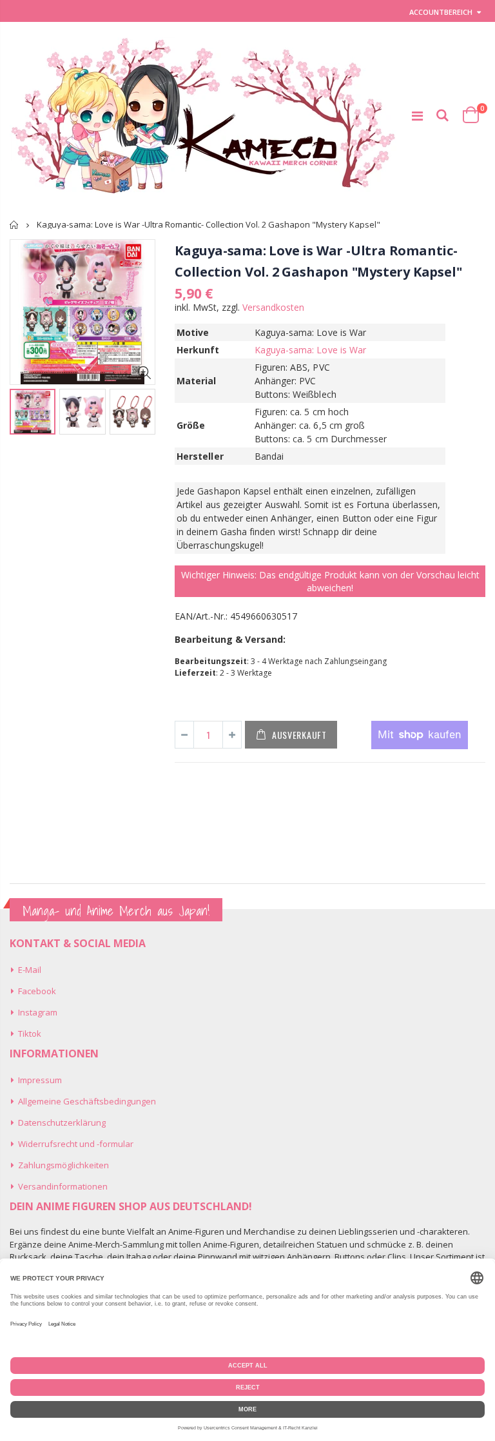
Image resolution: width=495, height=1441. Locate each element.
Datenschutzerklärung (62, 1122)
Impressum (40, 1080)
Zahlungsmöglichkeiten (63, 1165)
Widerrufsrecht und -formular (75, 1144)
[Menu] (417, 115)
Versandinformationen (63, 1186)
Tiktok (29, 1033)
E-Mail (29, 969)
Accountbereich (440, 12)
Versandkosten (273, 307)
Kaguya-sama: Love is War (311, 350)
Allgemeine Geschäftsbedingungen (87, 1101)
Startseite (14, 225)
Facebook (37, 991)
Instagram (37, 1012)
